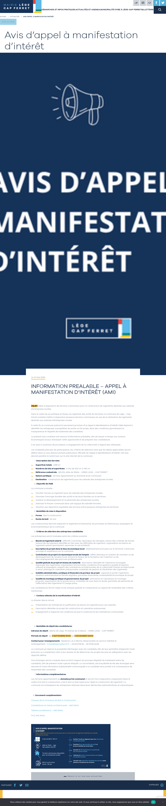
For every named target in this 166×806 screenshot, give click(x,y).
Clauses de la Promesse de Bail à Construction (53, 700)
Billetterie (147, 9)
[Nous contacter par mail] (27, 785)
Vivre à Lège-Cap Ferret (127, 9)
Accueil (3, 16)
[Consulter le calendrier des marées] (143, 3)
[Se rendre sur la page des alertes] (150, 3)
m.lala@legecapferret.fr (58, 644)
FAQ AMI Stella (38, 715)
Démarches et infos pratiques (58, 9)
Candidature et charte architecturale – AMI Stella (55, 705)
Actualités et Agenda (88, 9)
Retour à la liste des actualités (85, 776)
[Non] (162, 802)
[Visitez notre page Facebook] (156, 3)
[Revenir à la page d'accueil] (21, 7)
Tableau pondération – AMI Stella (47, 710)
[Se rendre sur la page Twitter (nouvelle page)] (21, 785)
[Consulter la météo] (136, 3)
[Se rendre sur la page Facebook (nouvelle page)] (15, 785)
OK (153, 802)
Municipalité (107, 9)
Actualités (14, 16)
